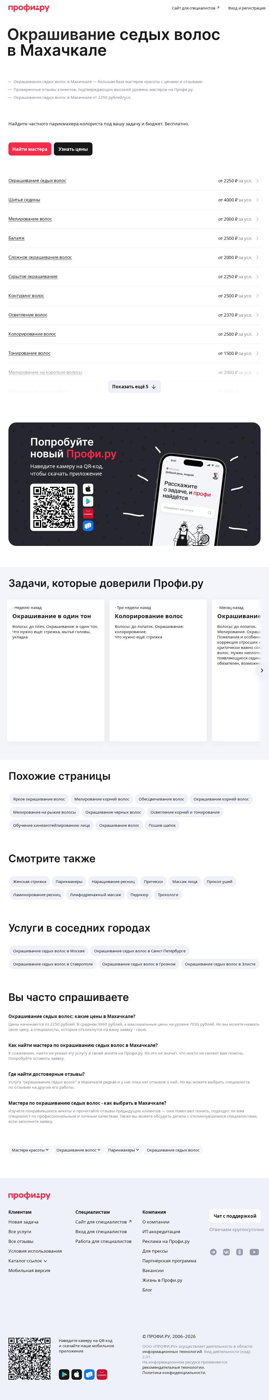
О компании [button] (155, 1222)
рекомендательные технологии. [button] (173, 1367)
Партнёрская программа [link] (169, 1261)
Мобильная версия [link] (29, 1270)
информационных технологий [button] (172, 1351)
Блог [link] (147, 1290)
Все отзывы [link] (20, 1241)
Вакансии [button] (153, 1270)
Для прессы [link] (155, 1251)
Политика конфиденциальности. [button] (174, 1372)
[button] (39, 799)
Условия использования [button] (35, 1251)
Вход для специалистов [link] (101, 1231)
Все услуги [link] (19, 1231)
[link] (29, 149)
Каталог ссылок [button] (25, 1261)
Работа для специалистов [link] (103, 1241)
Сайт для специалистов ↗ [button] (103, 1222)
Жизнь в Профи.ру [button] (162, 1280)
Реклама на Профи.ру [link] (166, 1241)
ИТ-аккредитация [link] (161, 1231)
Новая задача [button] (23, 1222)
